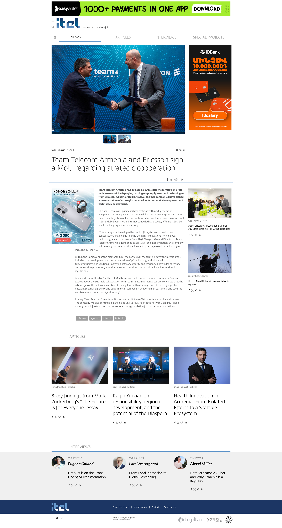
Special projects (208, 37)
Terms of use (170, 507)
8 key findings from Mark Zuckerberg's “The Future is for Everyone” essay (79, 402)
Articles (71, 387)
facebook (83, 318)
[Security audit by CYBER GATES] (215, 520)
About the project (121, 507)
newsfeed (79, 37)
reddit (108, 318)
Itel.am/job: (103, 27)
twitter (96, 318)
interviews (166, 37)
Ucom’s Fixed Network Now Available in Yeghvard (208, 283)
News (69, 150)
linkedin (120, 318)
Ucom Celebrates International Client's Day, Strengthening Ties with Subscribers (209, 227)
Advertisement (141, 507)
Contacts (156, 507)
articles (123, 37)
